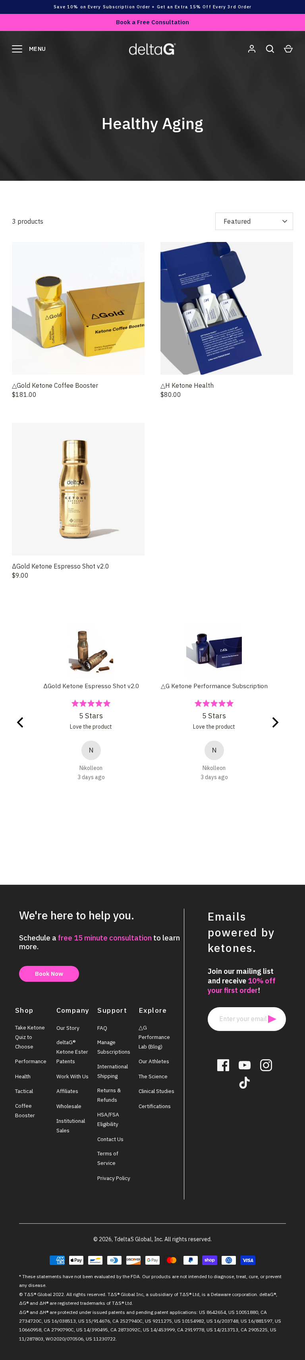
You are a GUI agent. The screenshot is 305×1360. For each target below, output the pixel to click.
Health (23, 1076)
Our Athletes (154, 1061)
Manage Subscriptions (113, 1047)
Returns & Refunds (109, 1095)
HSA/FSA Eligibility (108, 1119)
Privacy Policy (113, 1178)
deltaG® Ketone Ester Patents (72, 1052)
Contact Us (110, 1139)
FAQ (102, 1027)
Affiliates (67, 1091)
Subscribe (272, 1019)
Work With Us (72, 1076)
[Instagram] (266, 1065)
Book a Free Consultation (152, 22)
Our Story (67, 1027)
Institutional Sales (70, 1125)
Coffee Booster (25, 1110)
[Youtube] (244, 1065)
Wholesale (68, 1106)
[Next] (279, 732)
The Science (153, 1076)
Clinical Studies (156, 1091)
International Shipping (112, 1071)
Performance (30, 1061)
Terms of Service (107, 1158)
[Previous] (26, 732)
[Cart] (288, 49)
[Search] (270, 49)
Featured (237, 221)
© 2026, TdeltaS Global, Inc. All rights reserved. (152, 1239)
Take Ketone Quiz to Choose (30, 1037)
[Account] (252, 49)
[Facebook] (223, 1065)
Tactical (24, 1091)
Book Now (49, 973)
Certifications (155, 1106)
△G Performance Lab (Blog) (154, 1037)
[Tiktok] (244, 1082)
